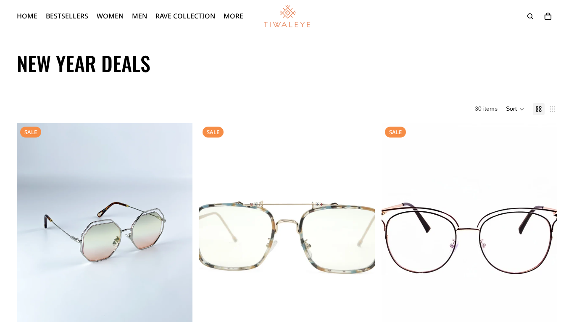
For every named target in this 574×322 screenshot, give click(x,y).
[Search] (530, 16)
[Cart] (548, 16)
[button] (515, 109)
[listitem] (233, 16)
